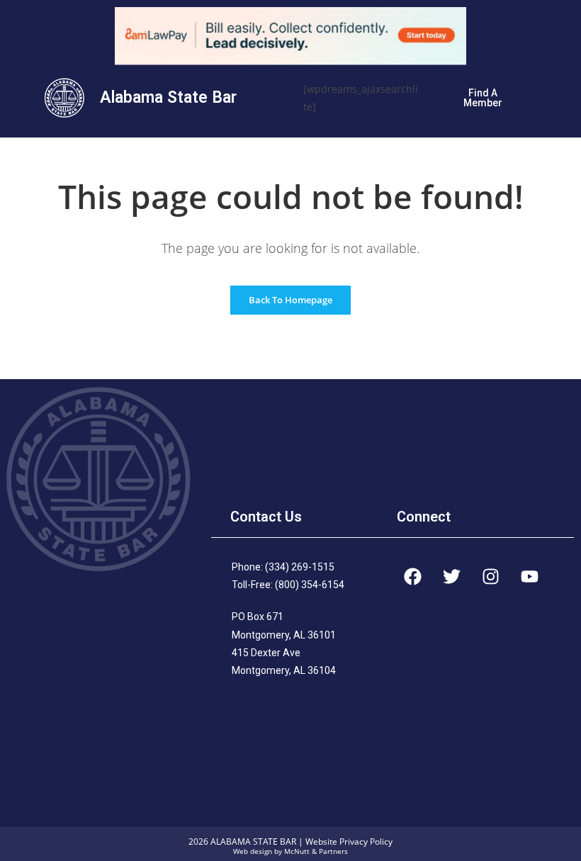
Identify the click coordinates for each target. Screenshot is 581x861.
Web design (252, 851)
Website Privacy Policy (349, 841)
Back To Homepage (290, 299)
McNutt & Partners (316, 851)
